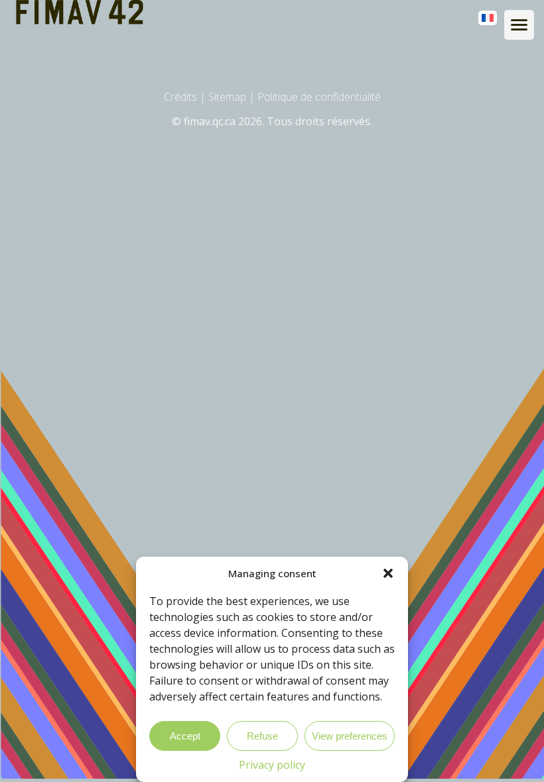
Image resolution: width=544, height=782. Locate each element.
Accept (185, 736)
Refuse (262, 736)
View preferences (349, 736)
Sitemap (227, 96)
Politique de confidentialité (319, 96)
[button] (388, 573)
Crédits (180, 96)
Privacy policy (272, 764)
